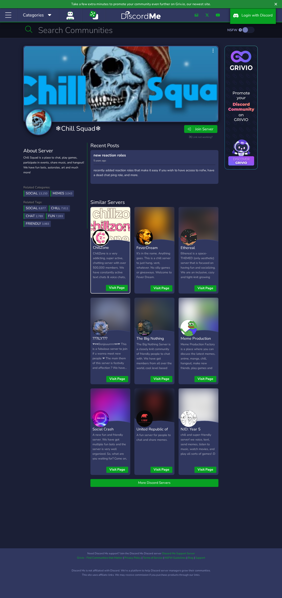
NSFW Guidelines (175, 558)
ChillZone (101, 247)
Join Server (204, 129)
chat (34, 216)
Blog (190, 558)
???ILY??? (99, 338)
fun (55, 216)
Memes (62, 193)
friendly (37, 223)
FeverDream (147, 247)
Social (36, 193)
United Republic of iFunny (152, 432)
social (36, 208)
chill (59, 208)
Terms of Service (153, 558)
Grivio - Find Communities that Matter (99, 558)
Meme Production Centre (196, 341)
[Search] (28, 29)
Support (200, 558)
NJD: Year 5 (190, 429)
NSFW (232, 30)
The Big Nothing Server (150, 341)
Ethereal (188, 247)
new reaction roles (110, 155)
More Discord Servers (154, 483)
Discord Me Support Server (178, 553)
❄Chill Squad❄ (78, 128)
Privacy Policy (132, 558)
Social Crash (103, 429)
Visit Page (117, 287)
